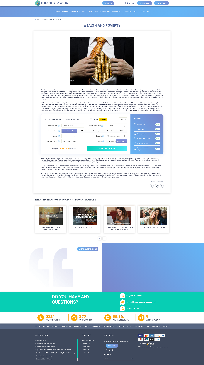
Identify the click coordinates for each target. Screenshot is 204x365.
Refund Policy (86, 346)
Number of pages (52, 141)
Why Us (46, 326)
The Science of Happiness (153, 227)
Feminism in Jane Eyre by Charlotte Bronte (50, 228)
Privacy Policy (86, 343)
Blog (129, 326)
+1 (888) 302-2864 (134, 295)
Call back (108, 3)
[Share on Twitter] (157, 186)
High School (69, 131)
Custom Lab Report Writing (44, 359)
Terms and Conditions (88, 340)
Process (77, 326)
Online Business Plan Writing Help (45, 343)
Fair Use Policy (86, 353)
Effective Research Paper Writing (45, 346)
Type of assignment (95, 125)
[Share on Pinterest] (162, 186)
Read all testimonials (88, 249)
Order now (145, 3)
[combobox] (116, 126)
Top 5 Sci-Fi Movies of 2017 (85, 227)
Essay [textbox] (111, 126)
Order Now (75, 11)
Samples (128, 11)
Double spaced (121, 141)
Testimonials (117, 11)
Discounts (93, 11)
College (83, 131)
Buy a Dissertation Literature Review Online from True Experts (53, 349)
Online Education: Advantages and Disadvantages (119, 228)
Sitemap (166, 326)
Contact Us (144, 11)
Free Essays (138, 326)
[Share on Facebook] (152, 186)
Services (65, 11)
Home (57, 11)
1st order (99, 119)
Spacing (99, 141)
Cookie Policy (85, 349)
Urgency (54, 136)
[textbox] (118, 136)
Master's (109, 131)
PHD (121, 131)
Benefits (55, 326)
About (37, 326)
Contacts (155, 326)
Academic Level (52, 131)
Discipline (99, 136)
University (96, 131)
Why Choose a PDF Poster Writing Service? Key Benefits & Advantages (56, 353)
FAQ (135, 11)
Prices (84, 11)
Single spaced (111, 141)
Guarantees (105, 11)
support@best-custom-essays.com (141, 302)
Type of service (52, 125)
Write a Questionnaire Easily (44, 356)
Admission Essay (41, 340)
